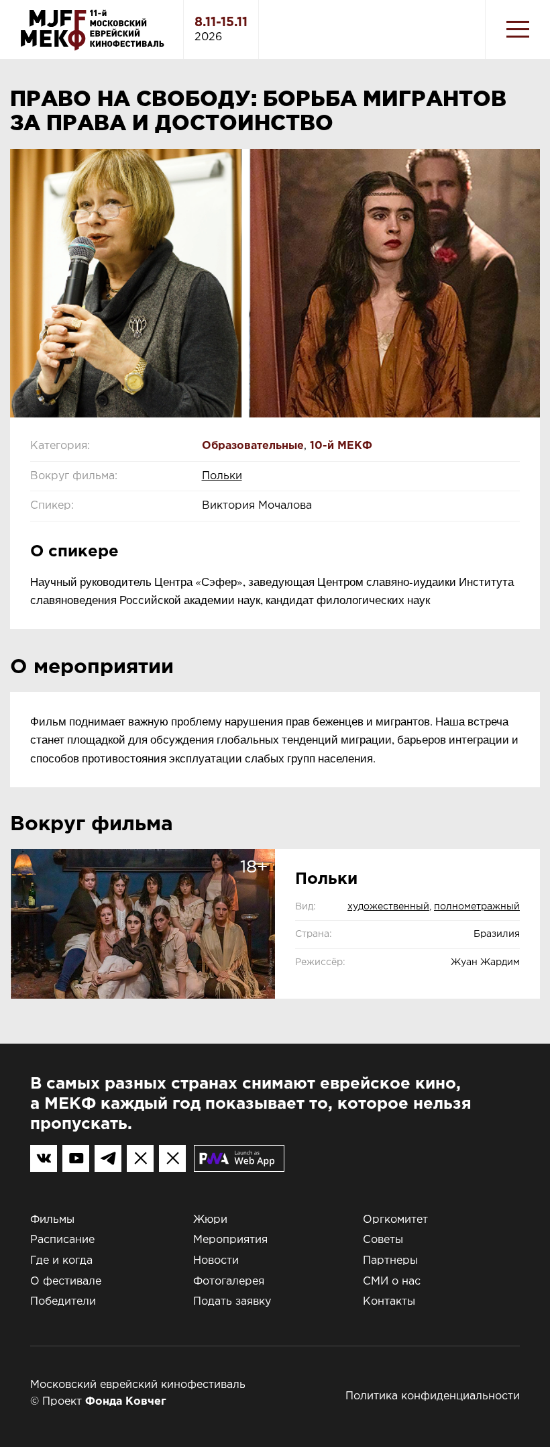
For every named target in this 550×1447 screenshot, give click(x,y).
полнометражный (477, 907)
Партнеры (390, 1261)
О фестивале (65, 1282)
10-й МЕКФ (341, 446)
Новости (216, 1261)
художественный (388, 907)
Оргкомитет (395, 1220)
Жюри (210, 1220)
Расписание (62, 1240)
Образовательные (253, 446)
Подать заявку (232, 1302)
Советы (383, 1240)
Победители (63, 1302)
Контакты (389, 1302)
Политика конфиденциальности (432, 1396)
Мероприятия (230, 1240)
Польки (222, 476)
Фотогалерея (228, 1282)
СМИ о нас (392, 1282)
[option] (275, 283)
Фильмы (52, 1220)
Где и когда (61, 1261)
